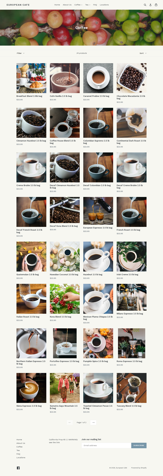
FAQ (95, 5)
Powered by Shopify (139, 468)
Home (57, 5)
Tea (88, 4)
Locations (104, 5)
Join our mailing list (91, 439)
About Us (67, 5)
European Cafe (18, 4)
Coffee (78, 4)
